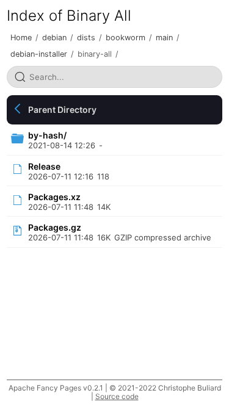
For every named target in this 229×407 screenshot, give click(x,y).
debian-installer (38, 54)
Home (21, 37)
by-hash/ (47, 135)
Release (44, 166)
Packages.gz (54, 227)
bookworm (125, 37)
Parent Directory (62, 109)
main (164, 37)
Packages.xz (54, 197)
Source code (117, 396)
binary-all (95, 54)
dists (86, 37)
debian (54, 37)
